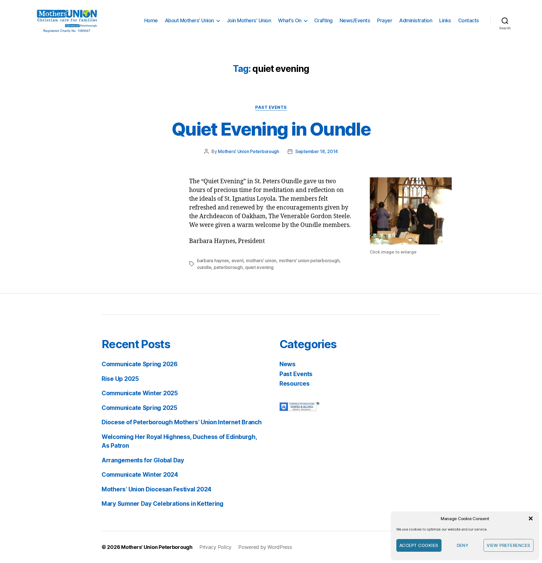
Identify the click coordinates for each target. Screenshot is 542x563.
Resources (294, 383)
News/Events (355, 20)
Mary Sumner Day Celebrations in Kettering (163, 503)
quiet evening (259, 267)
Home (151, 20)
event (237, 260)
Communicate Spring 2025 (139, 407)
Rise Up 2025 (120, 378)
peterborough (228, 267)
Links (445, 20)
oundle (204, 267)
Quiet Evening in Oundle (271, 129)
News (287, 364)
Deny (463, 545)
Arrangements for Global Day (143, 460)
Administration (415, 20)
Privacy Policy (215, 547)
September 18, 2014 (316, 151)
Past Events (271, 107)
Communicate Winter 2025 (140, 393)
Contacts (468, 20)
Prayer (384, 20)
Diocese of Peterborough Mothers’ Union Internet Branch (181, 422)
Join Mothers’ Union (249, 20)
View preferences (508, 545)
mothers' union (261, 260)
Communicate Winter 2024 (140, 474)
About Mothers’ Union (189, 20)
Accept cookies (418, 545)
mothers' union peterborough (309, 260)
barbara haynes (213, 260)
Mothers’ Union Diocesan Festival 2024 (156, 489)
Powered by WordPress (265, 547)
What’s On (289, 20)
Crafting (323, 20)
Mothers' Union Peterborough (248, 151)
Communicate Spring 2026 (140, 364)
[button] (531, 518)
